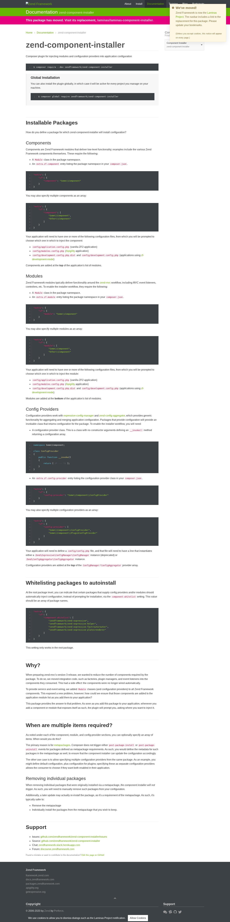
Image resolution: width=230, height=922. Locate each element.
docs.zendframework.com (40, 879)
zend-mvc (105, 282)
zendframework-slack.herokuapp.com (59, 845)
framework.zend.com (37, 875)
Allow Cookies (138, 918)
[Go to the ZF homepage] (39, 3)
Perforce (58, 910)
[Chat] (170, 912)
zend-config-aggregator (112, 415)
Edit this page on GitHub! (93, 855)
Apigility (70, 251)
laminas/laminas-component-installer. (125, 20)
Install (139, 4)
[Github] (175, 912)
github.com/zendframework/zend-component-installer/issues (74, 836)
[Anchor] (22, 44)
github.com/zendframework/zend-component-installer (70, 841)
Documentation (155, 4)
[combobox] (184, 44)
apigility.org (32, 887)
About (128, 4)
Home (29, 32)
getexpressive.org (36, 892)
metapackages (62, 745)
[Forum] (165, 912)
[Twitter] (180, 912)
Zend (47, 910)
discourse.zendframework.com (57, 849)
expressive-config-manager (79, 415)
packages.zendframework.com (43, 883)
